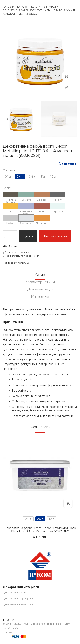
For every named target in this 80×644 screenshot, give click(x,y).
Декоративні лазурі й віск (18, 604)
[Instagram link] (13, 620)
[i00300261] (66, 76)
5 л (43, 176)
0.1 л (8, 176)
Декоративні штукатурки (18, 598)
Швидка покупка (55, 236)
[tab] (40, 276)
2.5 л (40, 519)
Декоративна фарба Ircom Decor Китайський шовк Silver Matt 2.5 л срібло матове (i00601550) (40, 529)
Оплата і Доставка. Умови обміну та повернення (21, 254)
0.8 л (32, 176)
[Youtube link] (8, 620)
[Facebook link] (3, 620)
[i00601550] (40, 476)
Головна (8, 6)
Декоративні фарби (43, 6)
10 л (53, 176)
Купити (28, 236)
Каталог (22, 6)
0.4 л (20, 176)
